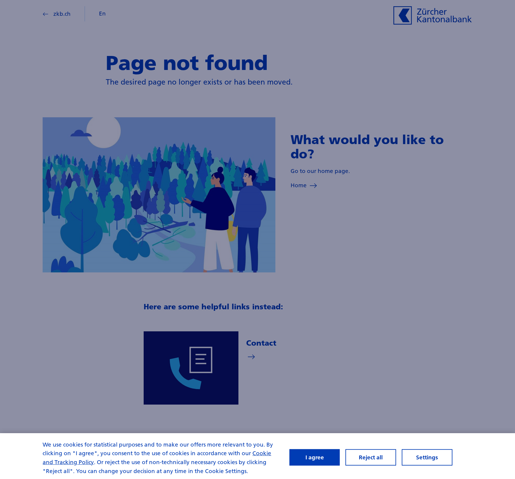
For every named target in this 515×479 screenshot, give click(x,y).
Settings (427, 457)
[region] (257, 456)
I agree (314, 457)
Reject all (371, 457)
